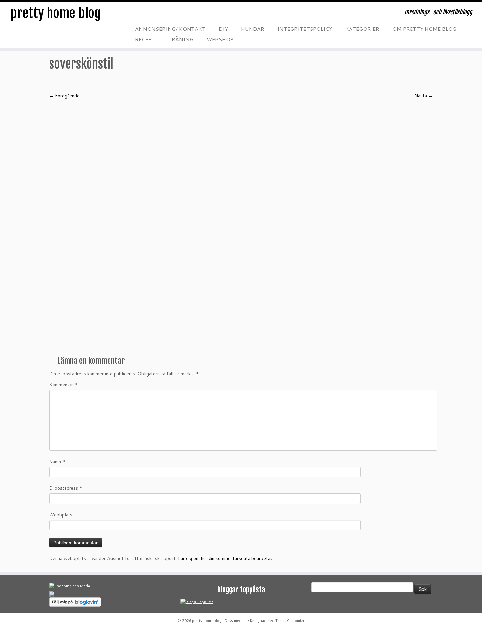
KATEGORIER (362, 28)
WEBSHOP (220, 39)
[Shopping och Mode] (69, 585)
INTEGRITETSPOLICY (304, 28)
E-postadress (65, 488)
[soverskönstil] (241, 225)
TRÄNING (180, 39)
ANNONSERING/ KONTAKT (170, 28)
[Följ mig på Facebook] (163, 15)
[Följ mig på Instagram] (176, 15)
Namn (57, 461)
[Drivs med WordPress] (244, 619)
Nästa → (423, 95)
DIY (223, 28)
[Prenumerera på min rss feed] (136, 15)
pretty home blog (56, 13)
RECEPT (145, 39)
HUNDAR (252, 28)
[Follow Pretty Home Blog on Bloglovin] (75, 601)
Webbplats (60, 514)
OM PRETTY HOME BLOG (424, 28)
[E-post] (149, 15)
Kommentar (63, 384)
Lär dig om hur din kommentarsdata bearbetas (225, 558)
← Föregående (64, 95)
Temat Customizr (289, 620)
